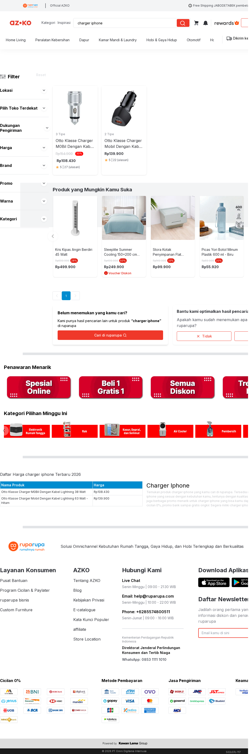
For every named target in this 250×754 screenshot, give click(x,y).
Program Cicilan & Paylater (25, 590)
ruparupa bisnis (14, 600)
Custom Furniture (16, 609)
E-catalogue (84, 609)
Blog (77, 590)
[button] (44, 90)
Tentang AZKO (86, 580)
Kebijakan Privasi (88, 600)
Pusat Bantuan (13, 580)
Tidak (207, 336)
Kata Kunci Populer (91, 619)
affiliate (79, 629)
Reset (41, 75)
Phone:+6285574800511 (146, 611)
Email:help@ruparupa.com (148, 596)
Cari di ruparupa (108, 335)
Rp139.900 (101, 498)
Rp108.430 (101, 492)
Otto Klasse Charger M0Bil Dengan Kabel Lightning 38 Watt (43, 492)
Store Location (87, 639)
